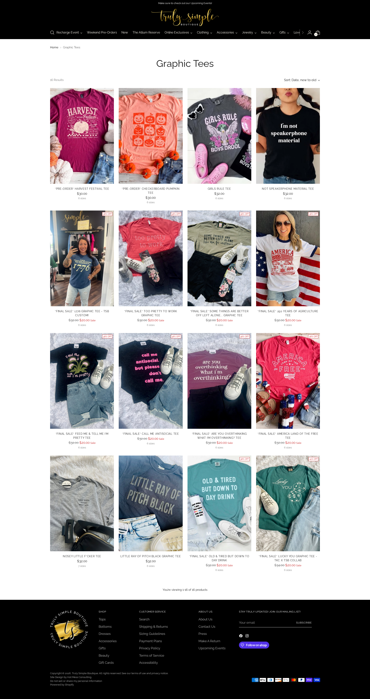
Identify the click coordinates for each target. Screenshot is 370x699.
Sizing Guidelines (152, 634)
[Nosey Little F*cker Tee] (82, 503)
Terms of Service (151, 655)
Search (144, 619)
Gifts (102, 648)
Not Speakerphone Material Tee (288, 188)
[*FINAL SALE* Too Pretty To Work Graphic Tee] (150, 258)
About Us (205, 619)
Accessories (108, 641)
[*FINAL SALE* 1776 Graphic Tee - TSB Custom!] (82, 258)
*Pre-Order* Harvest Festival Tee (82, 188)
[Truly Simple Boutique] (185, 17)
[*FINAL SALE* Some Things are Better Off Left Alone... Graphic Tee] (219, 258)
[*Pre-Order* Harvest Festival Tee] (82, 136)
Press (202, 634)
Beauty (104, 655)
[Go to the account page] (310, 32)
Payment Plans (150, 641)
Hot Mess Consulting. (79, 677)
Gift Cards (106, 663)
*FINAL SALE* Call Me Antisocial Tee (150, 433)
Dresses (105, 634)
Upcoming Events (211, 648)
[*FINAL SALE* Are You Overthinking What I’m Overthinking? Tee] (219, 381)
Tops (102, 619)
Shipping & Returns (153, 627)
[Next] (303, 32)
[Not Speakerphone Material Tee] (288, 136)
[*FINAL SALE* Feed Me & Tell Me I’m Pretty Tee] (82, 381)
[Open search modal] (52, 32)
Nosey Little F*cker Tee (82, 556)
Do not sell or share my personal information (76, 681)
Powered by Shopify (62, 684)
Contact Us (206, 627)
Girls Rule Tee (219, 188)
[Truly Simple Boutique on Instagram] (247, 636)
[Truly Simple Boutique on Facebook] (241, 636)
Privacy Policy (149, 648)
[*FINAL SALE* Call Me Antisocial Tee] (150, 381)
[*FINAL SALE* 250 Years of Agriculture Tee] (288, 258)
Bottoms (105, 627)
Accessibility (148, 663)
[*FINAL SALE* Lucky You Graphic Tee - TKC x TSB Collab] (288, 503)
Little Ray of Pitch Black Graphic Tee (150, 556)
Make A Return (209, 641)
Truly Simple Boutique (85, 673)
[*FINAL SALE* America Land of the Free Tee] (288, 381)
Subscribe (304, 622)
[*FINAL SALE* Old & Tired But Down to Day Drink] (219, 503)
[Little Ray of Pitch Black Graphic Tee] (150, 503)
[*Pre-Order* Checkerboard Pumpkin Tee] (150, 136)
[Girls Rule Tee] (219, 136)
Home (54, 47)
